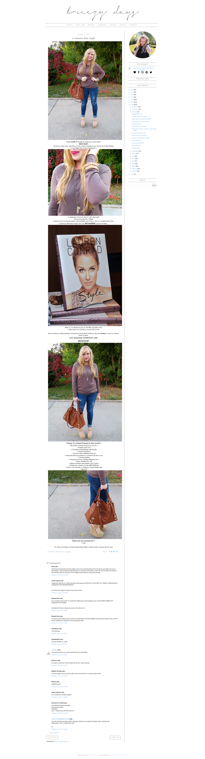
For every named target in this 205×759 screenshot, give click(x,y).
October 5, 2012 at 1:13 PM (59, 623)
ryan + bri (80, 25)
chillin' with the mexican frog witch (141, 119)
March (134, 166)
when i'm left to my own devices (141, 121)
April (133, 163)
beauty (91, 25)
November (135, 109)
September (135, 151)
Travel (123, 25)
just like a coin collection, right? (141, 138)
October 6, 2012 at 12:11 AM (59, 713)
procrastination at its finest (139, 126)
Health (113, 25)
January (134, 171)
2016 (132, 94)
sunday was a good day (139, 133)
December (135, 107)
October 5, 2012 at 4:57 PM (59, 665)
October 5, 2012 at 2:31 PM (59, 644)
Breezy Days (93, 755)
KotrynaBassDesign (120, 755)
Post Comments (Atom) (61, 741)
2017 (132, 92)
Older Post (115, 737)
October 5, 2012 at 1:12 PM (59, 610)
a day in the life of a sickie (139, 116)
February (135, 168)
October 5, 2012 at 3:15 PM (59, 655)
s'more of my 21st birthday (139, 135)
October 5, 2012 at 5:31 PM (59, 676)
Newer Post (52, 737)
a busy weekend (136, 140)
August (134, 153)
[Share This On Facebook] (109, 551)
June (133, 158)
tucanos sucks (136, 148)
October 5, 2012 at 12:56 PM (59, 593)
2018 (132, 89)
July (133, 156)
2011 (132, 174)
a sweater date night (138, 143)
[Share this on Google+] (117, 551)
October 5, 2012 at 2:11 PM (59, 633)
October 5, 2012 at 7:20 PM (59, 697)
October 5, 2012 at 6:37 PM (59, 686)
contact (133, 25)
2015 (132, 97)
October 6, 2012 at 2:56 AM (59, 729)
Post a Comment (54, 733)
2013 (132, 102)
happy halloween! (137, 114)
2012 (132, 104)
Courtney (54, 650)
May (133, 161)
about (69, 25)
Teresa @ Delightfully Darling (60, 719)
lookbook (102, 25)
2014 (132, 99)
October (134, 112)
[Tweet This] (114, 551)
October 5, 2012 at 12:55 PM (59, 575)
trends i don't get (136, 124)
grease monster (136, 145)
